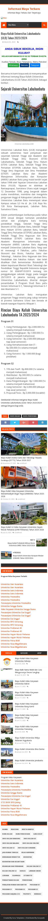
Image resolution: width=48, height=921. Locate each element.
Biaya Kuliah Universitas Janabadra (29, 760)
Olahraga (16, 875)
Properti (27, 894)
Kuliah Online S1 (34, 866)
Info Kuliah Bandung (11, 839)
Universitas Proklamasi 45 (11, 628)
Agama (5, 829)
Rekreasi (37, 894)
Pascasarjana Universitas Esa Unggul (15, 612)
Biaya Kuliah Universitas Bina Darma (29, 749)
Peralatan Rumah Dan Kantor (14, 885)
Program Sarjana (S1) (11, 894)
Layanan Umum (35, 871)
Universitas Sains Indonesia (12, 590)
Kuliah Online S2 (9, 871)
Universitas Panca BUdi (10, 641)
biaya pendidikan (30, 416)
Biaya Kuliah (15, 416)
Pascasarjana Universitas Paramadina (16, 603)
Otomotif (28, 875)
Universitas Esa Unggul (10, 619)
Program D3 (35, 885)
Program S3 (33, 889)
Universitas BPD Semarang (12, 622)
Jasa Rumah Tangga (10, 852)
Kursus (23, 871)
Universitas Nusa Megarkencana (14, 644)
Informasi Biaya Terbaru (24, 8)
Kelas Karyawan (27, 852)
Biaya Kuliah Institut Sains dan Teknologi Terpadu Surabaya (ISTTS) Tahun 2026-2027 (21, 459)
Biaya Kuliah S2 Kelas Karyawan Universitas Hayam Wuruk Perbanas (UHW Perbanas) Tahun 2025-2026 (22, 528)
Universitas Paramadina (10, 597)
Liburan (5, 875)
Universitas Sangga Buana (11, 606)
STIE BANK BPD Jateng (10, 802)
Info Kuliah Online (30, 843)
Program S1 (7, 889)
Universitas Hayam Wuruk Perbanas (15, 634)
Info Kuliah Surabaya (26, 848)
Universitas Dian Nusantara (12, 584)
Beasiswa (15, 829)
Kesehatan (27, 857)
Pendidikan (27, 880)
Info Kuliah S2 (8, 848)
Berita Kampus (28, 829)
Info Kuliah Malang (10, 843)
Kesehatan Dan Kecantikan (13, 862)
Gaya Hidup (37, 834)
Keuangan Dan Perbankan (12, 866)
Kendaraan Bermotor (11, 857)
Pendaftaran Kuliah (10, 880)
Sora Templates (18, 918)
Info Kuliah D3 (30, 839)
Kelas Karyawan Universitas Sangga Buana (18, 609)
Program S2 (20, 889)
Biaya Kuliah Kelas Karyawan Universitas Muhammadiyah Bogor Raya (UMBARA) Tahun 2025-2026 (23, 493)
